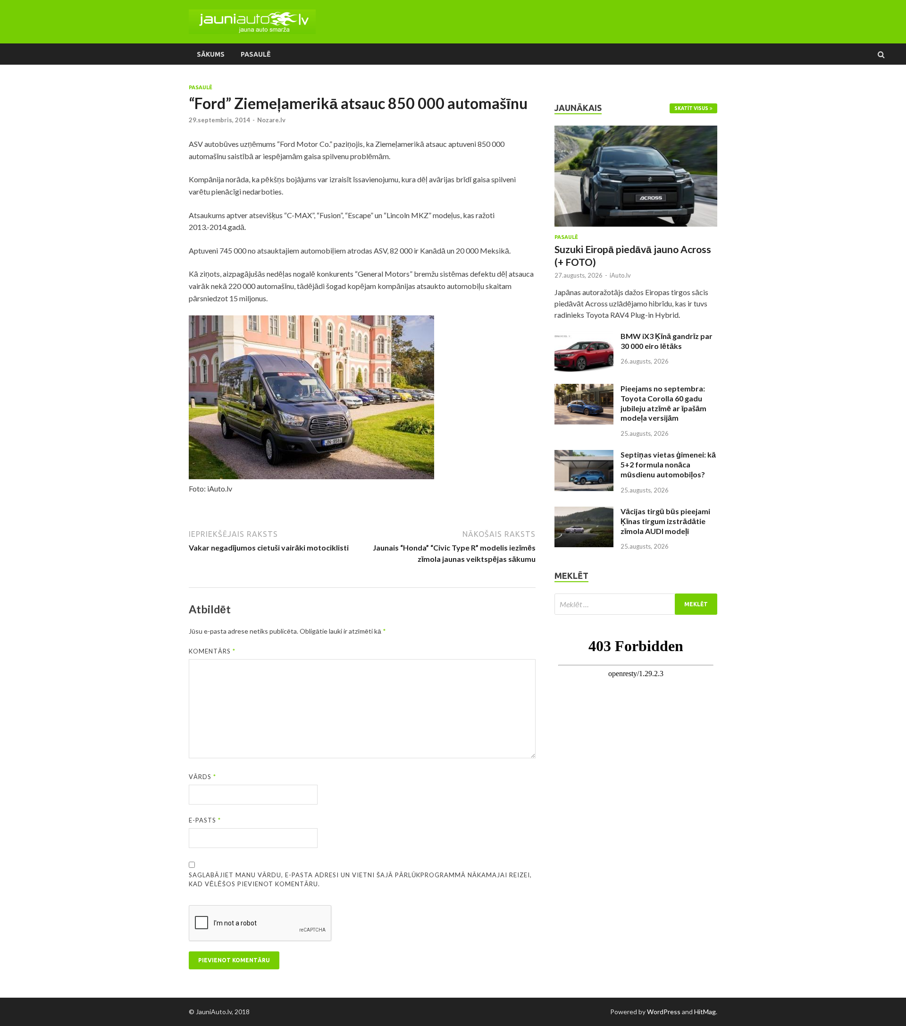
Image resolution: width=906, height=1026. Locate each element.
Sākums (211, 54)
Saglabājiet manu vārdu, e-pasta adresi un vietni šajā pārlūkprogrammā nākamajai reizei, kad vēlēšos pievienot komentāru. (360, 879)
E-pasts (205, 820)
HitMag (705, 1012)
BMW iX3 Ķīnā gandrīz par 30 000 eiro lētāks (667, 340)
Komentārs (212, 651)
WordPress (663, 1012)
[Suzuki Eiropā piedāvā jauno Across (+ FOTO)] (635, 131)
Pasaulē (255, 54)
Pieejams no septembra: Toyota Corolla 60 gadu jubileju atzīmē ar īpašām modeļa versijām (663, 403)
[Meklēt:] (635, 604)
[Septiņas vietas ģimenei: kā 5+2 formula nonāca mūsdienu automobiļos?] (583, 455)
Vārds (202, 776)
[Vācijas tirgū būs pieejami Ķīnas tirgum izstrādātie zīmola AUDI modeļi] (583, 512)
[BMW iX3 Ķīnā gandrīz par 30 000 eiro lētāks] (583, 336)
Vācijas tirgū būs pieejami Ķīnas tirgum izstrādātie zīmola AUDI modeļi (665, 521)
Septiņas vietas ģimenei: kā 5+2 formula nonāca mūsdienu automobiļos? (668, 464)
